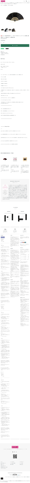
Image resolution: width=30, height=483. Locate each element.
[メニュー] (29, 1)
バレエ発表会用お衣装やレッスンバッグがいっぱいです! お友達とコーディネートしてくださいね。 (13, 134)
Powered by (11, 474)
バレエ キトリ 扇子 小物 (10, 5)
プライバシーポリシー (3, 468)
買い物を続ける (3, 54)
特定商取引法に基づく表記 (4, 52)
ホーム (1, 5)
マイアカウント (22, 461)
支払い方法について (3, 465)
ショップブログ (12, 461)
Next (24, 17)
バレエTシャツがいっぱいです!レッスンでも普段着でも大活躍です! (9, 144)
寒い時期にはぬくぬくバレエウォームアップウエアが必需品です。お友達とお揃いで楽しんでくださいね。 (14, 137)
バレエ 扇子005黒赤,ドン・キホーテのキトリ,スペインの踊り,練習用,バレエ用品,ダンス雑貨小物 (5, 166)
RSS (10, 464)
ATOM (12, 464)
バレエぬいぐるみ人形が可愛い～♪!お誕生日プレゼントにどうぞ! (9, 140)
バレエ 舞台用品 (5, 5)
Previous (5, 17)
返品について (2, 51)
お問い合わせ (21, 464)
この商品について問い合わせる (4, 53)
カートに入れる (16, 45)
